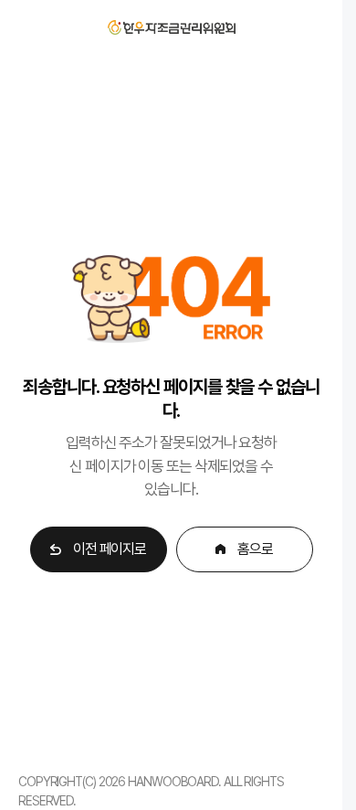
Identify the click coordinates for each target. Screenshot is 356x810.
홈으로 (255, 549)
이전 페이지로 (109, 549)
